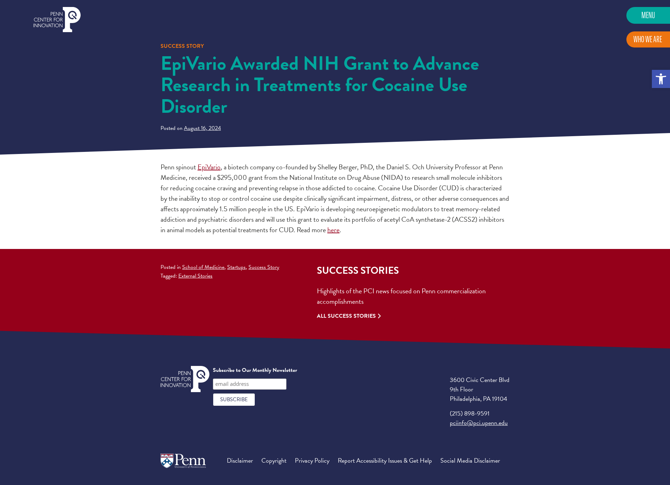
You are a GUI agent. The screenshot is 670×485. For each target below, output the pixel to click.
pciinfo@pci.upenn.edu (479, 422)
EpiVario (209, 167)
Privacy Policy (312, 460)
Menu (648, 15)
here (333, 230)
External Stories (195, 276)
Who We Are (647, 39)
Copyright (273, 460)
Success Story (263, 267)
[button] (661, 79)
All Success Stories (346, 316)
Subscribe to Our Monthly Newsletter (255, 370)
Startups (236, 267)
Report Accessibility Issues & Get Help (385, 460)
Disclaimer (240, 460)
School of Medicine (203, 267)
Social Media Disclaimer (470, 460)
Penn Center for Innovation (57, 19)
